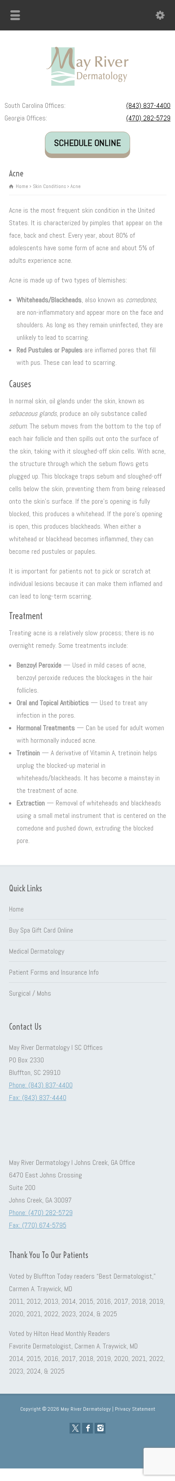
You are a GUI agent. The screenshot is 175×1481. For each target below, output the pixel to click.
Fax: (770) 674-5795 (37, 1225)
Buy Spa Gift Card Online (41, 930)
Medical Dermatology (36, 951)
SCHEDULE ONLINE (87, 143)
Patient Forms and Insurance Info (54, 972)
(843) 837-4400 (148, 105)
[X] (75, 1428)
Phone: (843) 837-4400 (41, 1085)
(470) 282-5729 (148, 118)
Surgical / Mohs (30, 993)
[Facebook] (87, 1428)
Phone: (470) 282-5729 (41, 1212)
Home (16, 909)
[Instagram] (100, 1428)
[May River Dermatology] (87, 86)
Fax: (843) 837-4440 (37, 1097)
